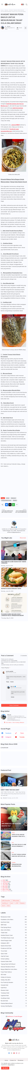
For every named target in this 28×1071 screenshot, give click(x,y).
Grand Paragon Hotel (14, 940)
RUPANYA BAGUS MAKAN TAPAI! (11, 588)
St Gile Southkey (14, 958)
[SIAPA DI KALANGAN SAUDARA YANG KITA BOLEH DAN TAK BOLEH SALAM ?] (6, 835)
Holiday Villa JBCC (14, 979)
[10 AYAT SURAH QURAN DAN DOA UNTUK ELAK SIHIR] (6, 855)
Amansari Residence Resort (14, 966)
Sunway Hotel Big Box (14, 1006)
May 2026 (5, 886)
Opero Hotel (14, 953)
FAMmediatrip (15, 900)
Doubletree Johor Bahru (14, 919)
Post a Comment (14, 705)
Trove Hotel (14, 951)
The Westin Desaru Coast (14, 938)
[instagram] (17, 1053)
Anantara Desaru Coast (14, 935)
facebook (8, 733)
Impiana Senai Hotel (14, 945)
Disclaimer (20, 1060)
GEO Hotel (14, 974)
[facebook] (9, 1053)
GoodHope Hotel (14, 998)
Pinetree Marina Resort (14, 1003)
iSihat (7, 498)
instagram (8, 737)
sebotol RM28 (15, 125)
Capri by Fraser (14, 956)
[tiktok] (19, 1053)
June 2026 (5, 884)
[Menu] (2, 4)
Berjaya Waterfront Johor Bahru (14, 969)
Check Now (11, 1064)
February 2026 (6, 891)
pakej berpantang (17, 108)
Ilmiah (11, 903)
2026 (3, 880)
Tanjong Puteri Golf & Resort (14, 964)
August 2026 (5, 881)
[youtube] (14, 1053)
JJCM (16, 903)
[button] (22, 4)
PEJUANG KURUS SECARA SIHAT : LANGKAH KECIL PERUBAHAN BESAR (12, 614)
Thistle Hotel (14, 932)
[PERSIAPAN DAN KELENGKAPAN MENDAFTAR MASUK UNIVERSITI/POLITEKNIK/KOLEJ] (6, 865)
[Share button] (16, 504)
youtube (21, 737)
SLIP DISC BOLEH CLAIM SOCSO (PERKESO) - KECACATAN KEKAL (19, 845)
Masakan (22, 903)
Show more (23, 538)
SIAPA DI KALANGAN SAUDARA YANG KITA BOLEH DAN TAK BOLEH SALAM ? (19, 835)
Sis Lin (13, 527)
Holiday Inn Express (14, 977)
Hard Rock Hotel (14, 922)
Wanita (6, 10)
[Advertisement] (14, 46)
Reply (7, 681)
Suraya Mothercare (6, 500)
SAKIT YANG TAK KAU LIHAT (10, 790)
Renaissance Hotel (14, 917)
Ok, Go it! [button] (5, 1068)
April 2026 (5, 887)
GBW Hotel (14, 924)
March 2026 (5, 889)
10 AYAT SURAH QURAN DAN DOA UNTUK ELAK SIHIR (19, 855)
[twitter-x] (12, 1053)
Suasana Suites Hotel (14, 961)
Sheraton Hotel (14, 990)
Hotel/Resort (5, 903)
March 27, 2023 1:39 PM (11, 672)
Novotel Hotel (14, 1000)
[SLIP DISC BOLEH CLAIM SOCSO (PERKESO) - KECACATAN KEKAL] (6, 845)
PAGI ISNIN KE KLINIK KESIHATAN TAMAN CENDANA (13, 562)
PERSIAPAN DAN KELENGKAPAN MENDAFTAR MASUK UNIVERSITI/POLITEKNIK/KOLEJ (19, 865)
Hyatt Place (14, 987)
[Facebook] (6, 504)
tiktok (22, 733)
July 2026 (5, 883)
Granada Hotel (14, 985)
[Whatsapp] (13, 504)
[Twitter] (10, 504)
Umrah (3, 905)
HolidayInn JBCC (14, 943)
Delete (12, 681)
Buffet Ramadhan (6, 900)
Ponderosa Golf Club (14, 948)
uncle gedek (9, 671)
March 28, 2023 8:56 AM (16, 687)
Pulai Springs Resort (14, 927)
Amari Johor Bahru (14, 930)
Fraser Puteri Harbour (14, 972)
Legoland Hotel (14, 995)
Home (2, 10)
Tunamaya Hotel (14, 993)
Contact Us (13, 1060)
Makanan (13, 498)
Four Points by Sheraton (14, 982)
